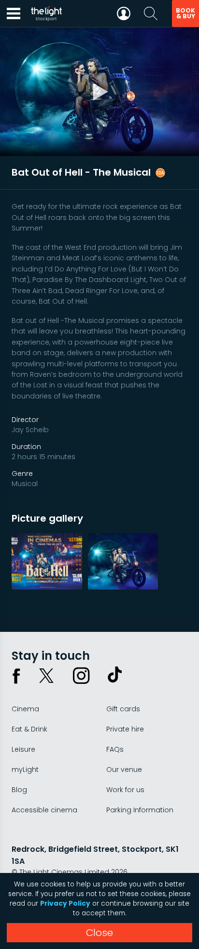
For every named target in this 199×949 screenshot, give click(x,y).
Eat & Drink (29, 729)
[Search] (150, 13)
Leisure (23, 749)
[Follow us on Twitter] (46, 675)
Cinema (25, 709)
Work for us (125, 790)
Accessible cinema (44, 810)
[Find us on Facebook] (16, 675)
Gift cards (123, 709)
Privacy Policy (65, 903)
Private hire (125, 729)
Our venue (124, 769)
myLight (25, 769)
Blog (19, 790)
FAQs (115, 749)
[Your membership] (123, 13)
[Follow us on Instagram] (81, 675)
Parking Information (139, 810)
